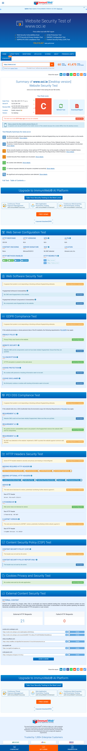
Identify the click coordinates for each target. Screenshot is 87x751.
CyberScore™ (14, 749)
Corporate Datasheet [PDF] (43, 221)
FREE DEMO (43, 214)
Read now (59, 8)
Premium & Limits (68, 54)
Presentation (72, 749)
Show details (23, 138)
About (56, 54)
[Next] (86, 9)
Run (52, 64)
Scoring (48, 54)
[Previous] (1, 9)
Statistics (6, 57)
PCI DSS (64, 409)
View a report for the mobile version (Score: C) (23, 124)
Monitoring (27, 54)
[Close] (84, 7)
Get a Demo (43, 749)
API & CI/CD (37, 54)
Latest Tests (14, 54)
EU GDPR (64, 330)
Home (4, 54)
